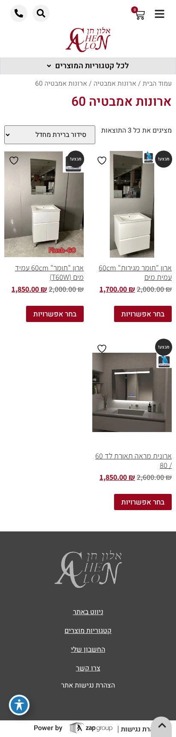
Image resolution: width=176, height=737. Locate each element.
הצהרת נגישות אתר (88, 685)
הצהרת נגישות (141, 729)
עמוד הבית (157, 83)
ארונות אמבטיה (115, 83)
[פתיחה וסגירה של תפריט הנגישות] (19, 705)
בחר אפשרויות (142, 314)
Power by (48, 728)
